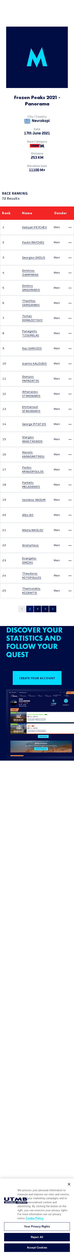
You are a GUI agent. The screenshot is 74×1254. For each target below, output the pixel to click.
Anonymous (30, 545)
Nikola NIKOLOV (32, 530)
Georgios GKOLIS (33, 257)
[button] (21, 609)
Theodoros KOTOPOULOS (31, 575)
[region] (37, 1216)
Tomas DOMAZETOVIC (32, 318)
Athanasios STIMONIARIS (31, 393)
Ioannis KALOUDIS (34, 363)
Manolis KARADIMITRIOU (33, 454)
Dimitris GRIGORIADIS (31, 287)
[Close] (69, 1184)
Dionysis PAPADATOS (30, 378)
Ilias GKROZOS (32, 348)
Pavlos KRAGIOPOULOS (33, 469)
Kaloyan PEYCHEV (34, 227)
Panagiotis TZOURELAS (30, 333)
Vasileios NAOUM (34, 499)
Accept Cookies (37, 1247)
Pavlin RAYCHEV (33, 242)
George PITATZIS (34, 424)
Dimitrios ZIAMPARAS (30, 272)
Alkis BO (28, 515)
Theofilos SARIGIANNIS (31, 303)
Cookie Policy (34, 1218)
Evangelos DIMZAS (29, 560)
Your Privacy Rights (37, 1226)
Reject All (37, 1237)
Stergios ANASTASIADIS (32, 439)
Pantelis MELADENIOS (31, 484)
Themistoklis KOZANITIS (31, 590)
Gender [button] (60, 213)
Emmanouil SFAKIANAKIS (31, 409)
